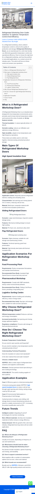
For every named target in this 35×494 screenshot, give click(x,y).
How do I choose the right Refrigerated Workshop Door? (17, 92)
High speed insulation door (13, 74)
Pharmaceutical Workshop (13, 85)
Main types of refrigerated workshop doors (15, 72)
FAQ (5, 99)
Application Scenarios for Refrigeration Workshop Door (17, 81)
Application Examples (10, 95)
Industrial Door (6, 41)
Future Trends (8, 97)
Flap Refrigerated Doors (13, 78)
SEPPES (14, 465)
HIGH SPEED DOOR (20, 39)
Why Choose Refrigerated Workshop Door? (16, 89)
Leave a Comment (7, 39)
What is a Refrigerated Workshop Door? (15, 70)
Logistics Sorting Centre (13, 87)
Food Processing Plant (12, 83)
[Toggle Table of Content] (29, 67)
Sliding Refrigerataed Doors (13, 76)
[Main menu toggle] (31, 3)
